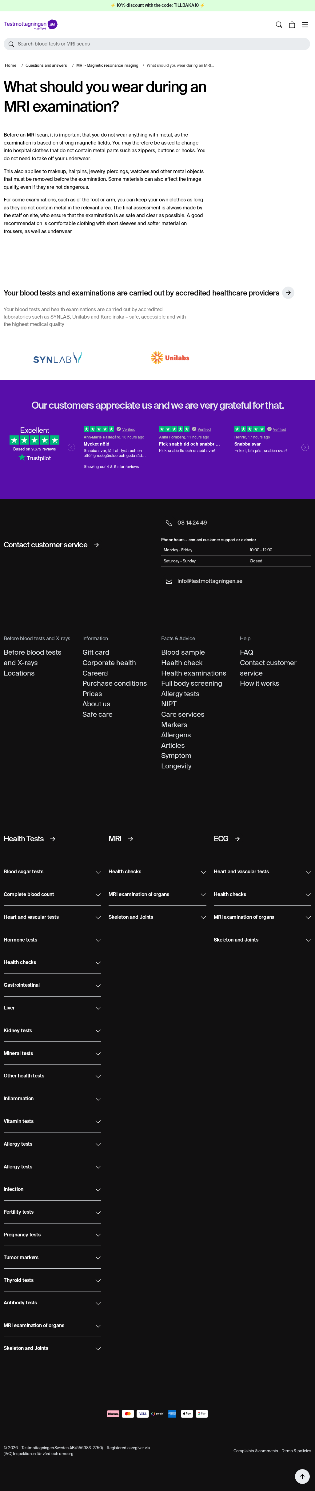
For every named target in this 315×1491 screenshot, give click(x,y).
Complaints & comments (255, 1451)
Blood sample (183, 652)
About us (96, 704)
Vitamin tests (19, 1121)
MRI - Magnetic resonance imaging (107, 65)
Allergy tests (180, 694)
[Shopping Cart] (291, 24)
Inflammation (19, 1098)
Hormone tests (20, 940)
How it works (259, 683)
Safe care (97, 714)
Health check (181, 663)
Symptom (176, 755)
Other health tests (24, 1076)
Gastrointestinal (22, 985)
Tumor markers (21, 1257)
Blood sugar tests (23, 872)
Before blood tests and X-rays (33, 657)
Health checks (20, 962)
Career (93, 673)
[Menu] (304, 24)
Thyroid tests (19, 1280)
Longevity (176, 766)
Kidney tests (18, 1031)
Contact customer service (268, 668)
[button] (157, 44)
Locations (19, 673)
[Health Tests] (52, 839)
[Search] (279, 24)
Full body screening (191, 683)
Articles (173, 745)
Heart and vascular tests (31, 917)
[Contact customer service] (96, 545)
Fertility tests (19, 1212)
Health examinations (193, 673)
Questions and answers (46, 65)
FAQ (246, 652)
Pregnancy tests (22, 1235)
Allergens (176, 735)
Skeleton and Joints (26, 1348)
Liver (9, 1008)
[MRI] (130, 839)
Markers (174, 725)
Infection (13, 1189)
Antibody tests (20, 1303)
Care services (183, 714)
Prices (92, 694)
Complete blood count (29, 894)
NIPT (169, 704)
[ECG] (237, 839)
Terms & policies (296, 1451)
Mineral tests (18, 1053)
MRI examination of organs (34, 1325)
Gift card (96, 652)
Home (10, 65)
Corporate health (109, 663)
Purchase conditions (114, 683)
